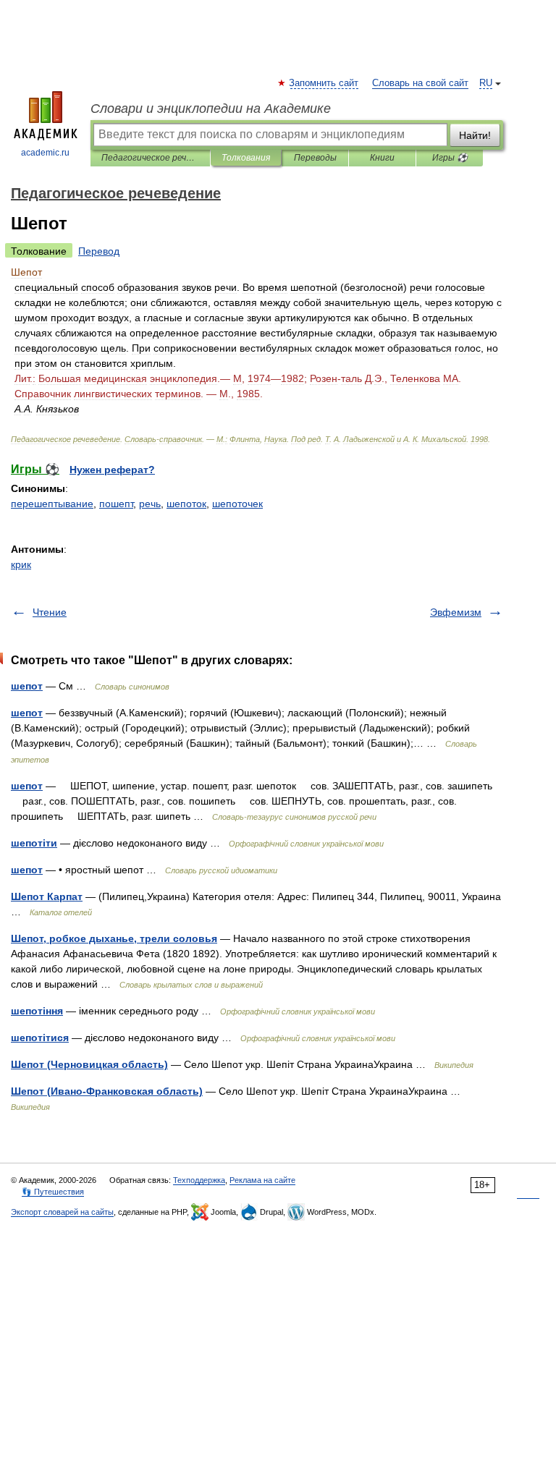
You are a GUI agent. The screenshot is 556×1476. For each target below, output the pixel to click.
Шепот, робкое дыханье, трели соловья (114, 938)
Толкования (246, 158)
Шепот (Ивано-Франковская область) (107, 1091)
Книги (382, 158)
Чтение (50, 612)
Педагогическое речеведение (150, 158)
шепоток (186, 503)
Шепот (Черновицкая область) (89, 1064)
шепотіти (34, 843)
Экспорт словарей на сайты (62, 1212)
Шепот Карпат (47, 896)
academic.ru (45, 153)
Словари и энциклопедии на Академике (210, 108)
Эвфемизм (455, 612)
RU (485, 83)
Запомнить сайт (324, 83)
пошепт (116, 503)
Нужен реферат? (112, 469)
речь (150, 503)
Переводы (315, 158)
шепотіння (37, 1011)
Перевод (98, 251)
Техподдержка (199, 1180)
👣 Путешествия (53, 1191)
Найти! (475, 135)
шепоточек (237, 503)
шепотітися (40, 1037)
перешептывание (52, 503)
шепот (27, 686)
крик (21, 564)
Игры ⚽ (450, 158)
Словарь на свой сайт (420, 83)
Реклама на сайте (262, 1180)
